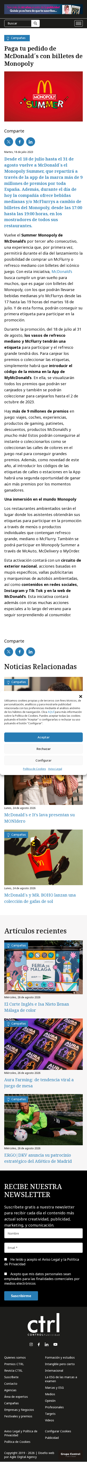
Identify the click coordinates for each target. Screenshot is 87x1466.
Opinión (50, 1401)
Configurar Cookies (58, 1431)
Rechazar (44, 749)
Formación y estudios (60, 1357)
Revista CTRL (13, 1370)
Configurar (43, 760)
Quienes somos (15, 1357)
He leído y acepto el (41, 1261)
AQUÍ (51, 712)
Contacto (10, 1384)
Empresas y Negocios (19, 1410)
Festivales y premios (18, 1416)
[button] (81, 696)
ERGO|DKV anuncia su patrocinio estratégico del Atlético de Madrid (38, 1158)
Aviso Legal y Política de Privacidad (20, 1433)
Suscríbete (11, 1377)
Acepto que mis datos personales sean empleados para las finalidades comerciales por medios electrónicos (42, 1279)
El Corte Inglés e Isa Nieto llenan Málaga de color (36, 1007)
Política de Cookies (34, 769)
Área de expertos (16, 1397)
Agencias (10, 1390)
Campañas (11, 1403)
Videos (49, 1420)
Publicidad (52, 1438)
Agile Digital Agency (23, 1457)
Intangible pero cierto (60, 1364)
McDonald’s (62, 271)
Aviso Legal (55, 769)
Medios (50, 1394)
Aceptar (44, 737)
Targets (50, 1414)
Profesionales (54, 1407)
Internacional (54, 1370)
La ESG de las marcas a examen (61, 1379)
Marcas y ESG (54, 1388)
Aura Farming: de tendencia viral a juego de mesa (39, 1083)
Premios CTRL (14, 1364)
